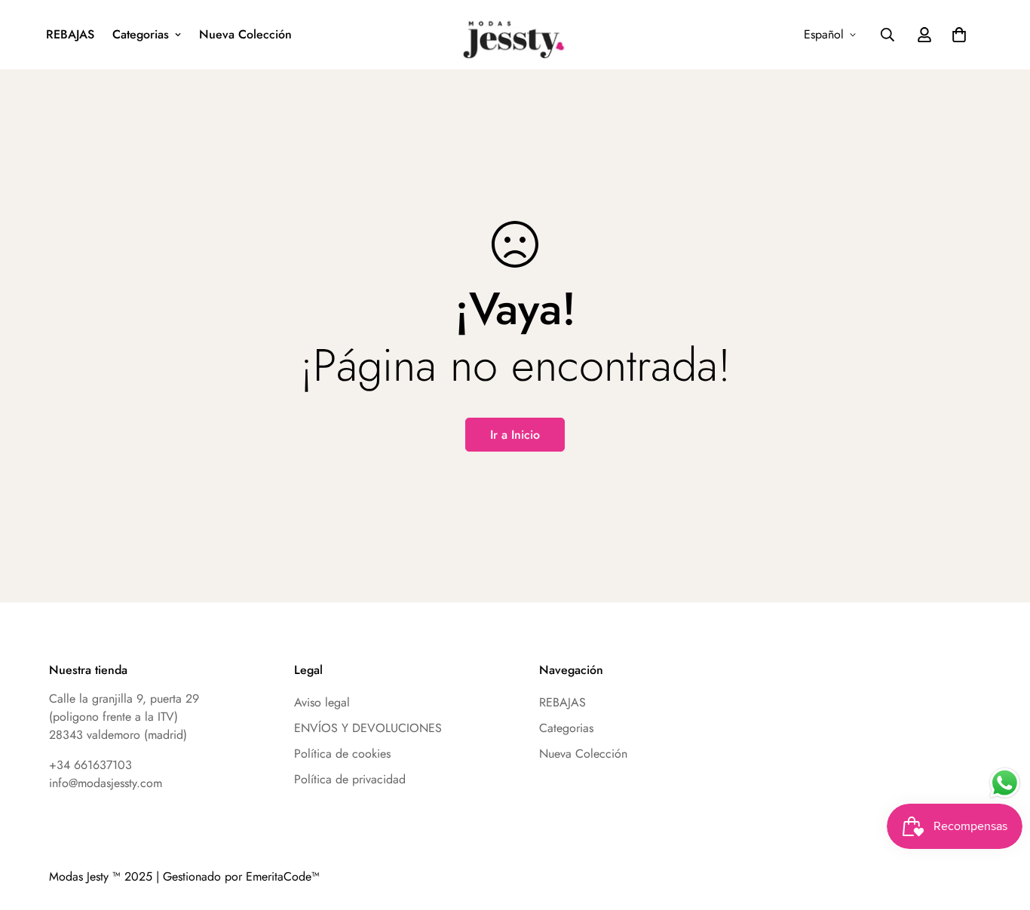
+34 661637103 (90, 765)
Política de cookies (342, 753)
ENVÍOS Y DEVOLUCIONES (368, 728)
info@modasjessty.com (105, 783)
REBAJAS (70, 34)
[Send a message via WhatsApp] (1004, 783)
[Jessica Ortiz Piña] (514, 34)
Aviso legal (322, 702)
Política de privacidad (350, 779)
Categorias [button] (140, 34)
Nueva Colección (245, 34)
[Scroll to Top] (960, 779)
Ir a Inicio (515, 434)
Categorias (566, 728)
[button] (959, 34)
